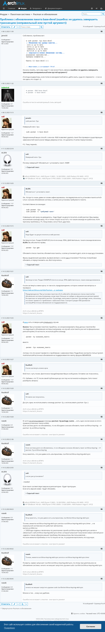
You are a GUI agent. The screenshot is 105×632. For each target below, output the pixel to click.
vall (2, 116)
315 (11, 291)
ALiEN (4, 152)
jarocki (4, 35)
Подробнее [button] (9, 628)
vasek (4, 421)
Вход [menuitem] (97, 8)
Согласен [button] (90, 626)
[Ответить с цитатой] (101, 31)
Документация (54, 8)
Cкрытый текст (33, 167)
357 (11, 104)
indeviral (5, 87)
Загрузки (36, 8)
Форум (24, 8)
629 (11, 425)
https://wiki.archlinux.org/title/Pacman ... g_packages (43, 290)
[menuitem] (92, 8)
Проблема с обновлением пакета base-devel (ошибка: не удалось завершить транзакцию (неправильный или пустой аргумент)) (49, 21)
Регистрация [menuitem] (102, 8)
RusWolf (5, 275)
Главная (11, 8)
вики (26, 322)
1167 (11, 133)
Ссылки (4, 8)
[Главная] (53, 3)
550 (11, 169)
